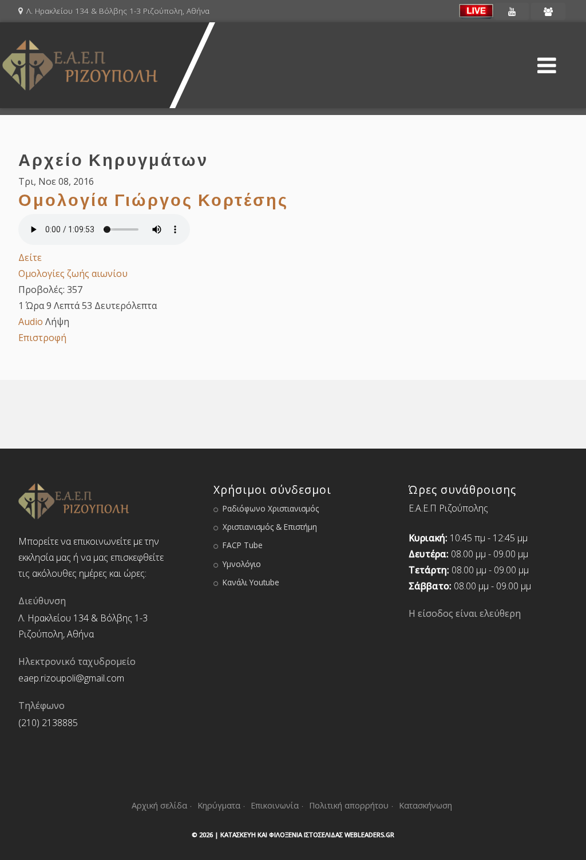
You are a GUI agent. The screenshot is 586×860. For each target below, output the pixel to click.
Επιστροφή (42, 337)
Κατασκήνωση (425, 805)
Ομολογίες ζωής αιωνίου (73, 273)
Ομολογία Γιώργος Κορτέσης (153, 199)
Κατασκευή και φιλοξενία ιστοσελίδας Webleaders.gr (307, 834)
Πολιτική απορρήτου (349, 805)
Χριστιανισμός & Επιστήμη (270, 526)
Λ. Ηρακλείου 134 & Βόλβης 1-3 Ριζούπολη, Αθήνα (117, 10)
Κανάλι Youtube (251, 582)
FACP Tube (243, 545)
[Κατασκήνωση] (548, 11)
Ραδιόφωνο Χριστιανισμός (271, 508)
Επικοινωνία (275, 805)
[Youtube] (511, 11)
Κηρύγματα (218, 805)
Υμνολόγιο (242, 563)
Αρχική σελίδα (159, 805)
